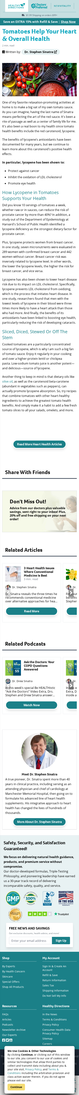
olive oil (7, 381)
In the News (49, 1014)
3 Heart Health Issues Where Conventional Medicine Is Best (39, 571)
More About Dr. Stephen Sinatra (39, 822)
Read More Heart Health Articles (39, 444)
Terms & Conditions (54, 1019)
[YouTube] (11, 1039)
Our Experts (9, 1035)
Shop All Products (13, 987)
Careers (47, 1043)
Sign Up (61, 941)
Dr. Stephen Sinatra (24, 587)
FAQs (5, 1014)
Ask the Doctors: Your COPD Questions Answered (39, 665)
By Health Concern (13, 971)
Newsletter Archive (14, 1029)
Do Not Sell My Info (54, 995)
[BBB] (48, 898)
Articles (6, 1019)
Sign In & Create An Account (54, 968)
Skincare (7, 976)
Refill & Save (50, 975)
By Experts (8, 966)
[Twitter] (8, 1039)
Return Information (54, 980)
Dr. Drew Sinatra (22, 681)
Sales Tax (48, 985)
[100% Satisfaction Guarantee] (31, 898)
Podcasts (7, 1024)
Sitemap (47, 1038)
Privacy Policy (33, 1069)
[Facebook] (4, 1039)
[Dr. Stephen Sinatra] (68, 681)
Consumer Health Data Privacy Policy (56, 1031)
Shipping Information (55, 990)
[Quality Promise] (15, 914)
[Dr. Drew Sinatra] (8, 681)
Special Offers (10, 981)
